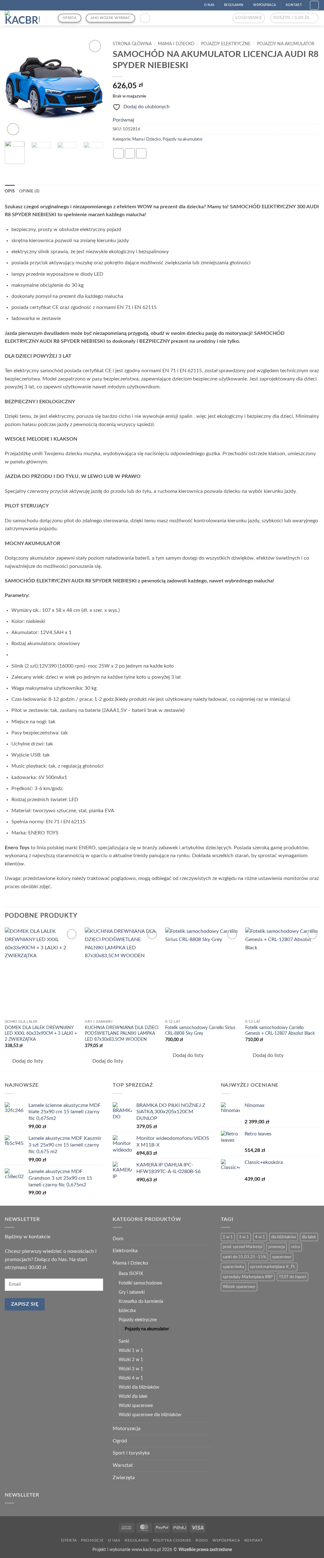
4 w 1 (260, 1237)
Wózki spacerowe (136, 1405)
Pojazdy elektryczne (226, 44)
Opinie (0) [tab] (29, 191)
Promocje (92, 1540)
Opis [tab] (10, 191)
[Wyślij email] (141, 153)
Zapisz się (25, 1304)
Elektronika (125, 1250)
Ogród (120, 1440)
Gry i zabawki (132, 1292)
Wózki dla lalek (133, 1396)
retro (295, 1247)
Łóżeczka (127, 1310)
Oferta (69, 1540)
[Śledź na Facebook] (314, 5)
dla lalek (309, 1237)
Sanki (124, 1341)
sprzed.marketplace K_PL (273, 1267)
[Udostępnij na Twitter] (130, 153)
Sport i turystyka (131, 1452)
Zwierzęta (124, 1477)
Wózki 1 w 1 (131, 1350)
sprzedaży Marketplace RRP (248, 1277)
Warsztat (123, 1465)
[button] (145, 18)
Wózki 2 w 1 (131, 1359)
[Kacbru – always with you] (26, 18)
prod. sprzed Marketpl (242, 1247)
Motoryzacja (126, 1428)
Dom (118, 1238)
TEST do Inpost (292, 1277)
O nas (114, 1540)
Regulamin (137, 1540)
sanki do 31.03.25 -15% (244, 1257)
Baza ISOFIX (131, 1273)
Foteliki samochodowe (140, 1283)
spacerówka (233, 1267)
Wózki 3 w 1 (131, 1368)
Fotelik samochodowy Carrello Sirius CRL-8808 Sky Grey (200, 1030)
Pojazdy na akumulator (286, 44)
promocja (276, 1247)
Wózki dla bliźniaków (139, 1387)
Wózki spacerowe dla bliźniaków (150, 1414)
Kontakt (253, 1540)
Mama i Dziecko (176, 44)
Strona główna (132, 44)
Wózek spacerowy (239, 1287)
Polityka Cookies (172, 1540)
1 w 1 (228, 1237)
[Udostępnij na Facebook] (118, 153)
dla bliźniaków (283, 1237)
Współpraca (226, 1540)
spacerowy (281, 1257)
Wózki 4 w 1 (131, 1378)
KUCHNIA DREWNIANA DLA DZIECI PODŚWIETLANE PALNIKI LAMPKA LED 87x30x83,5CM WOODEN (122, 1033)
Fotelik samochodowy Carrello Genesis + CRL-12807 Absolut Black (280, 1030)
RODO (202, 1540)
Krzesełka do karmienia (141, 1301)
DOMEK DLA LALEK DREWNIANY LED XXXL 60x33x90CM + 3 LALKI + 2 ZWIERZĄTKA (41, 1033)
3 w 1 (244, 1237)
